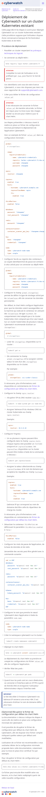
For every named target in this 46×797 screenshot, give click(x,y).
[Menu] (43, 3)
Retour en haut (8, 787)
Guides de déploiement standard (19, 9)
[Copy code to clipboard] (42, 63)
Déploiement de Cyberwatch (6, 9)
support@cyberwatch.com (31, 90)
